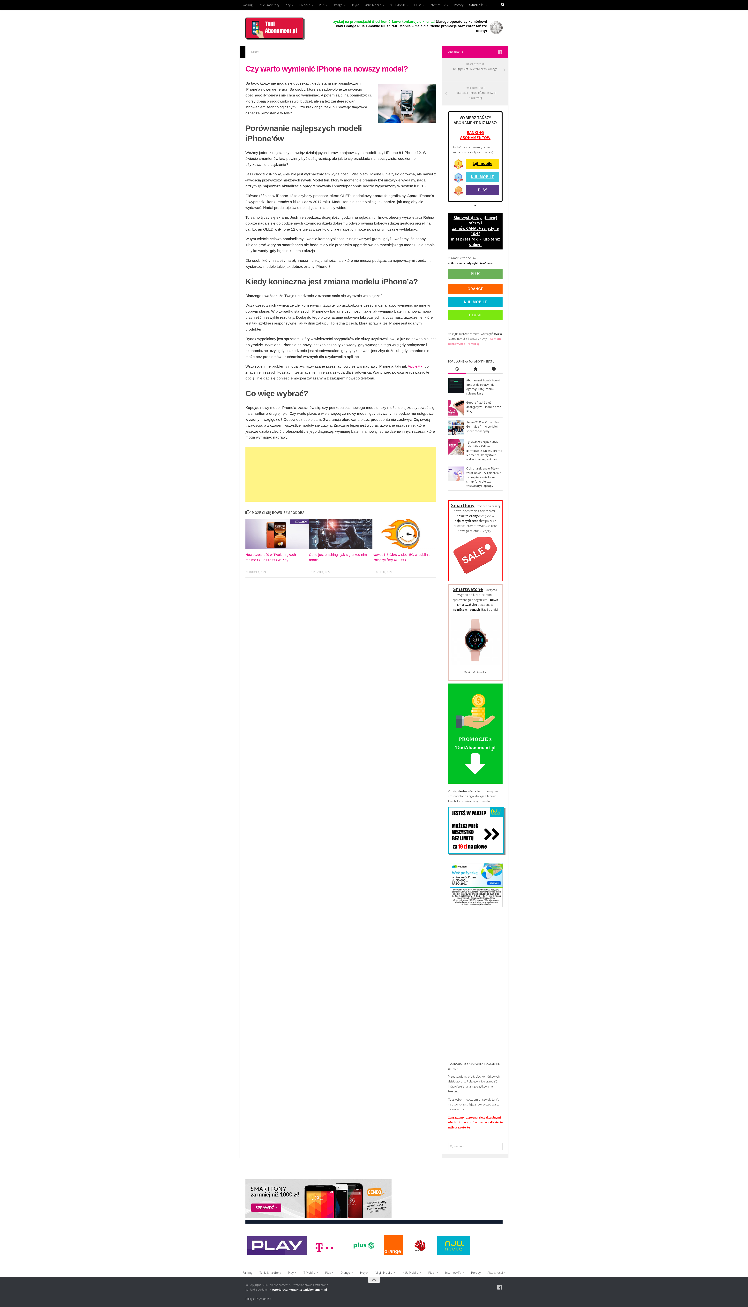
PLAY (482, 189)
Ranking (247, 5)
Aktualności (476, 5)
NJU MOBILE (482, 176)
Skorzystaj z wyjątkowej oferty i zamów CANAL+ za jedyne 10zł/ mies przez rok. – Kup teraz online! (475, 231)
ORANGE (475, 288)
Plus (321, 5)
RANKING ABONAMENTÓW (475, 135)
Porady (458, 5)
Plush (417, 5)
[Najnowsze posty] (457, 369)
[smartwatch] (475, 664)
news (255, 52)
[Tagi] (493, 369)
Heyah (355, 5)
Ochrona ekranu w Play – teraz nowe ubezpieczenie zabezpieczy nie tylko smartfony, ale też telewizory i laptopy (483, 477)
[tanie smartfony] (475, 576)
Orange (337, 5)
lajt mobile (482, 163)
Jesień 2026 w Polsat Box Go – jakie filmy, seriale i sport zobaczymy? (482, 426)
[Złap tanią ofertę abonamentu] (500, 52)
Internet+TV (437, 5)
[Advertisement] (340, 474)
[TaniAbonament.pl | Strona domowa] (274, 28)
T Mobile (304, 5)
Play (287, 5)
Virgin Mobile (373, 5)
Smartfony (463, 505)
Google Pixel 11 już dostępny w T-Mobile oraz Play (483, 407)
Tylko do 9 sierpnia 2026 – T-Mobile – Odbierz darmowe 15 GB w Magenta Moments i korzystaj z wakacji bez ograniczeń (484, 450)
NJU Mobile (398, 5)
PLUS (475, 273)
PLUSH (475, 314)
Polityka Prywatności (258, 1299)
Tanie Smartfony (268, 5)
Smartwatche (468, 589)
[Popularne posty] (475, 369)
